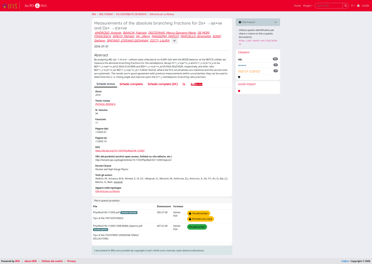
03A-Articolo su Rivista (162, 14)
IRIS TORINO (106, 14)
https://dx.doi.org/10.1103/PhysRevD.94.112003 (119, 150)
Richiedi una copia (201, 218)
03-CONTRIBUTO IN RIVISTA (131, 14)
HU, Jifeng (143, 36)
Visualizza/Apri (199, 213)
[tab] (184, 84)
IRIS (94, 14)
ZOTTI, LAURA (159, 40)
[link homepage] (10, 5)
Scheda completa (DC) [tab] (163, 84)
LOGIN (365, 5)
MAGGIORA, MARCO (165, 36)
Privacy (71, 261)
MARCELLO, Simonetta (195, 36)
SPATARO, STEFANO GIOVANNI (127, 40)
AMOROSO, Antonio (108, 32)
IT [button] (352, 5)
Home (297, 5)
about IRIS (31, 261)
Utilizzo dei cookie (52, 261)
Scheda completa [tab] (131, 84)
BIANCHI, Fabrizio (134, 32)
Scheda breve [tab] (105, 84)
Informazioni (248, 22)
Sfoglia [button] (307, 5)
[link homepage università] (36, 5)
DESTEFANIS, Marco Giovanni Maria (172, 32)
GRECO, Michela (123, 36)
